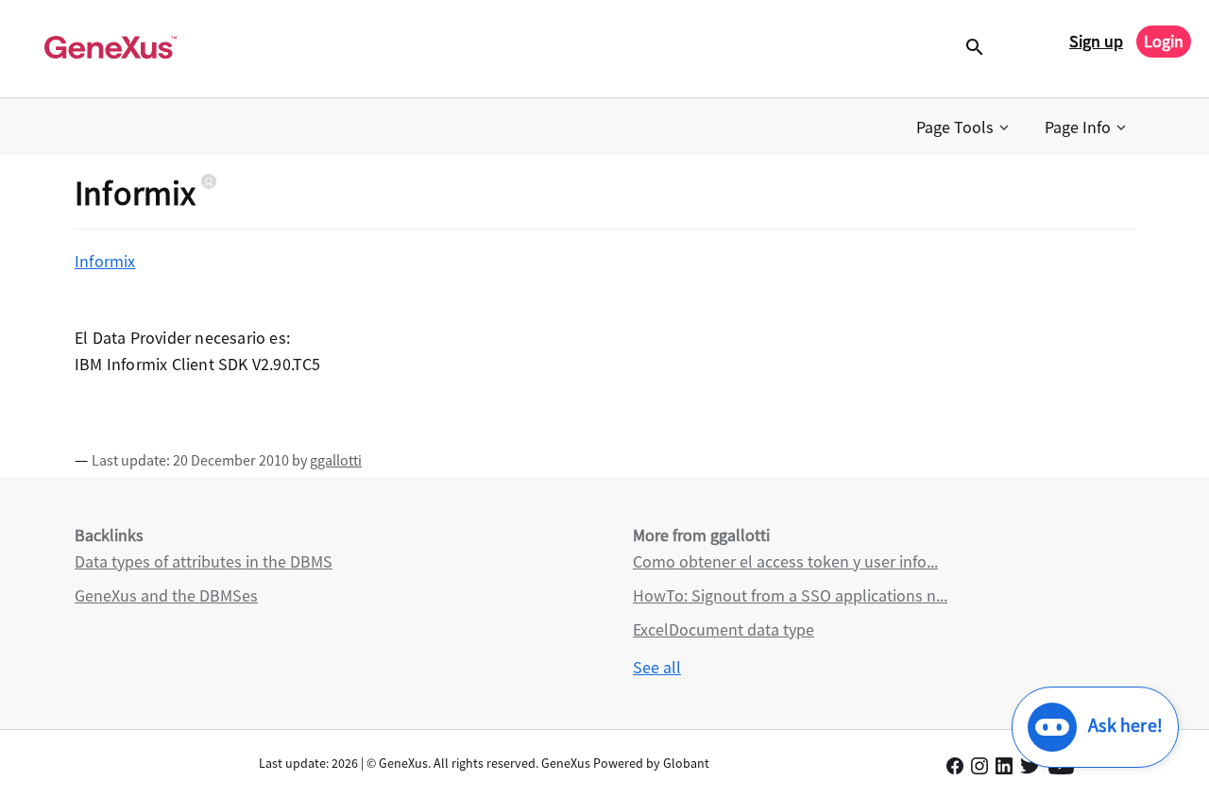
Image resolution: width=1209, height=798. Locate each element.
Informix (105, 261)
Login (1163, 41)
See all (657, 667)
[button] (964, 127)
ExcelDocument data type (723, 629)
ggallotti (336, 459)
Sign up (1096, 41)
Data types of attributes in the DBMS (203, 561)
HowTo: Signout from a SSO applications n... (790, 595)
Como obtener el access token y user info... (785, 561)
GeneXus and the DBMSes (166, 595)
